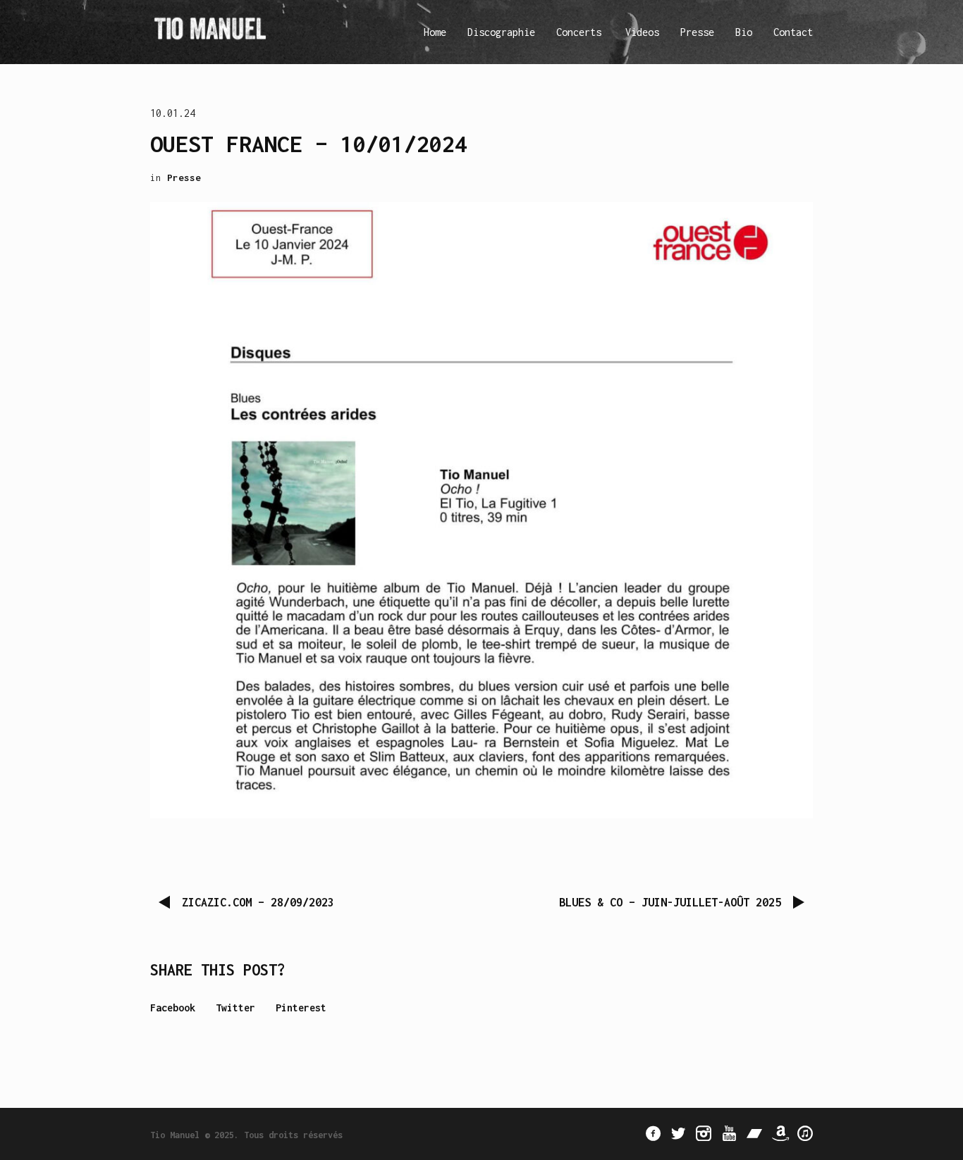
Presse (184, 177)
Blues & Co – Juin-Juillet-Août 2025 (670, 902)
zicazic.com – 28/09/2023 (258, 902)
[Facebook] (653, 1133)
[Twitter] (678, 1133)
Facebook (172, 1008)
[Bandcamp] (754, 1133)
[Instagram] (703, 1133)
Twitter (235, 1008)
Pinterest (301, 1008)
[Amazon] (779, 1133)
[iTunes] (805, 1133)
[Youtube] (729, 1133)
